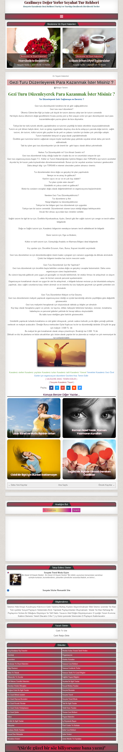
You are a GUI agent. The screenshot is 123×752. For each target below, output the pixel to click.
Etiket (10, 717)
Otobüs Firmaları (68, 659)
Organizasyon (67, 655)
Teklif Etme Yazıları (69, 708)
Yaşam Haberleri (62, 76)
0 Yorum (46, 65)
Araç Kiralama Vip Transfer (17, 651)
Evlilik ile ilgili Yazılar (16, 721)
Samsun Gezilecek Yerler (71, 668)
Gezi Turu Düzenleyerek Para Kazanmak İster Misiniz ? (62, 82)
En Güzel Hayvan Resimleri (17, 699)
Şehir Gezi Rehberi (69, 730)
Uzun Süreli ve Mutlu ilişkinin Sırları (34, 433)
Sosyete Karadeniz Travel (61, 382)
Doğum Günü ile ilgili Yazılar (18, 690)
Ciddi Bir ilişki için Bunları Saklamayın (33, 475)
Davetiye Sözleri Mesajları (17, 686)
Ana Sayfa (63, 485)
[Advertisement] (61, 539)
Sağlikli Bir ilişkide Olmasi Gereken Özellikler (89, 473)
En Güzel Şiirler (13, 712)
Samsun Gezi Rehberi (70, 664)
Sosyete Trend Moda (69, 699)
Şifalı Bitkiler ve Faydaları (71, 739)
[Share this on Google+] (63, 388)
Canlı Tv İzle (61, 631)
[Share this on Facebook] (57, 388)
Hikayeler (11, 725)
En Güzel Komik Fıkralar (17, 703)
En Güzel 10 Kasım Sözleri (33, 575)
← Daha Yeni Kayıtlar (17, 485)
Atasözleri (11, 659)
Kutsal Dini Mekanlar (15, 734)
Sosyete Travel (67, 695)
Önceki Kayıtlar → (107, 485)
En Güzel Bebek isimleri (16, 695)
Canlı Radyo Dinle (61, 635)
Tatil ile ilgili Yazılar (69, 703)
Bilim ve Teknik (13, 673)
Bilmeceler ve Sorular (15, 677)
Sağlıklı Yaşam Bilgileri (70, 677)
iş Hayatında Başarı (69, 721)
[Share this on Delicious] (80, 388)
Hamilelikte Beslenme (33, 61)
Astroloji (11, 655)
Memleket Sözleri (14, 739)
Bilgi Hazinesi (13, 668)
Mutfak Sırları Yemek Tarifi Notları (74, 651)
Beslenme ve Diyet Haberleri (33, 56)
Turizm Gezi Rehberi (69, 712)
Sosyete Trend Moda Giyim (56, 573)
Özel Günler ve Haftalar (71, 725)
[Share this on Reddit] (74, 388)
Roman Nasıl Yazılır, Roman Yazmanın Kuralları (89, 431)
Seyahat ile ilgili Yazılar (70, 681)
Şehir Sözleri (67, 734)
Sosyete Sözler (23, 65)
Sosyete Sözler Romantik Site (56, 590)
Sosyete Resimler (68, 690)
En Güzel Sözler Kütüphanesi (18, 708)
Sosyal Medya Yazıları (70, 686)
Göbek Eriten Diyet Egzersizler (89, 61)
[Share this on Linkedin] (68, 388)
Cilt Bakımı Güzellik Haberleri (18, 681)
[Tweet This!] (51, 388)
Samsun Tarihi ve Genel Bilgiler (73, 673)
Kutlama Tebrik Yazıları (16, 730)
